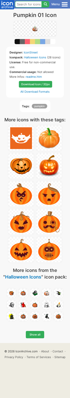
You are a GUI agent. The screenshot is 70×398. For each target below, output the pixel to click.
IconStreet (31, 52)
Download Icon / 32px (35, 84)
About (45, 351)
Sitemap (59, 357)
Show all (35, 334)
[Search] (45, 4)
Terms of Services (39, 357)
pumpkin (39, 106)
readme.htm (34, 76)
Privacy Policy (14, 357)
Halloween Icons (35, 57)
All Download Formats (35, 91)
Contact (57, 351)
